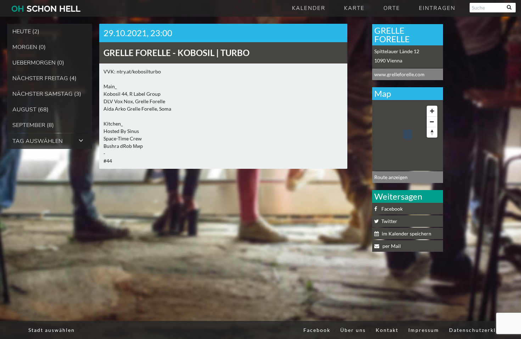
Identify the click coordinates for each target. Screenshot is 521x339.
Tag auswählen (37, 141)
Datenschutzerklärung (480, 330)
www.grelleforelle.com (399, 74)
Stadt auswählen (51, 330)
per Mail (391, 246)
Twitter (389, 221)
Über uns (353, 330)
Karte (354, 8)
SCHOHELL (45, 9)
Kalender (308, 8)
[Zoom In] (432, 111)
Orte (391, 8)
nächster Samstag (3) (46, 94)
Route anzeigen (391, 177)
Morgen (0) (29, 47)
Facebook (392, 209)
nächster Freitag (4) (44, 78)
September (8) (33, 125)
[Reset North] (432, 132)
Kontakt (387, 330)
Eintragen (437, 8)
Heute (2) (25, 31)
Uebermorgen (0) (38, 63)
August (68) (30, 109)
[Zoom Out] (432, 121)
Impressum (423, 330)
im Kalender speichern (406, 233)
